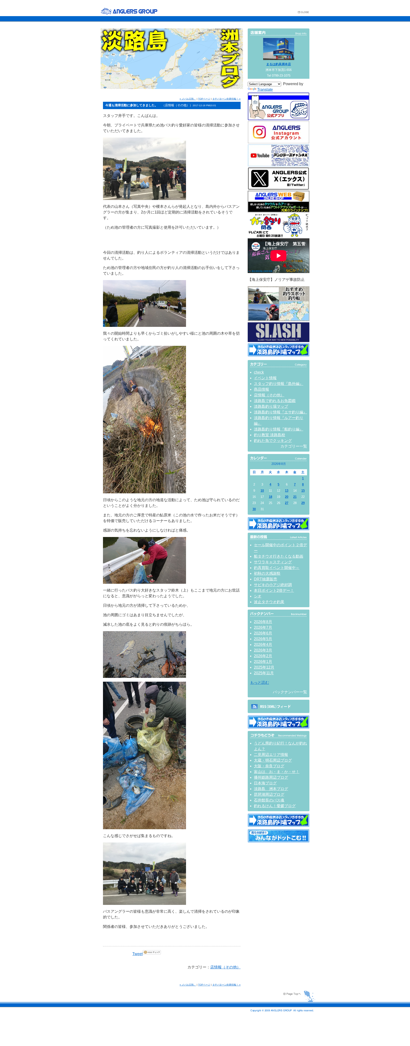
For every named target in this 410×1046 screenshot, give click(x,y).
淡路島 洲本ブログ (271, 789)
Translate (265, 90)
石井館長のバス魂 (269, 800)
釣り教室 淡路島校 (269, 435)
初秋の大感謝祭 (267, 573)
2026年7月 (263, 627)
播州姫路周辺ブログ (271, 777)
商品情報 (261, 389)
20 (286, 497)
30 (254, 509)
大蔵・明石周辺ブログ (273, 760)
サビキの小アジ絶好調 (273, 585)
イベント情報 (265, 378)
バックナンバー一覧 (290, 692)
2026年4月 (263, 645)
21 (295, 497)
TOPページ (204, 98)
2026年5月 (263, 639)
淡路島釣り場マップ (271, 406)
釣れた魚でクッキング (273, 441)
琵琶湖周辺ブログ (269, 794)
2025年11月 (264, 673)
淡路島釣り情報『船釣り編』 (278, 429)
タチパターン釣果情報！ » (226, 98)
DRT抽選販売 (265, 579)
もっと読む (259, 682)
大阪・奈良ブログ (269, 766)
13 (286, 490)
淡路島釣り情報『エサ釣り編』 (280, 412)
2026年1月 (263, 662)
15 (303, 490)
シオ (257, 596)
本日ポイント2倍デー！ (274, 590)
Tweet (137, 954)
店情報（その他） (225, 967)
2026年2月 (263, 656)
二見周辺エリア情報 (271, 755)
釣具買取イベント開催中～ (276, 568)
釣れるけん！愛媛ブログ (275, 806)
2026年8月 (263, 622)
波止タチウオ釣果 (269, 602)
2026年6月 (263, 633)
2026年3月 (263, 650)
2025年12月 (264, 667)
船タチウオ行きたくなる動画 (278, 556)
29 (303, 503)
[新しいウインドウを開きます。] (278, 841)
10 (262, 490)
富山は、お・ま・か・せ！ (276, 772)
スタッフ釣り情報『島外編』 (278, 384)
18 (270, 497)
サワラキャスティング (273, 562)
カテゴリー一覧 (293, 446)
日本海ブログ (265, 783)
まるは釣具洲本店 (278, 64)
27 (286, 503)
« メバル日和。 (188, 98)
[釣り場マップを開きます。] (278, 355)
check (259, 372)
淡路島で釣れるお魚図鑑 (275, 401)
